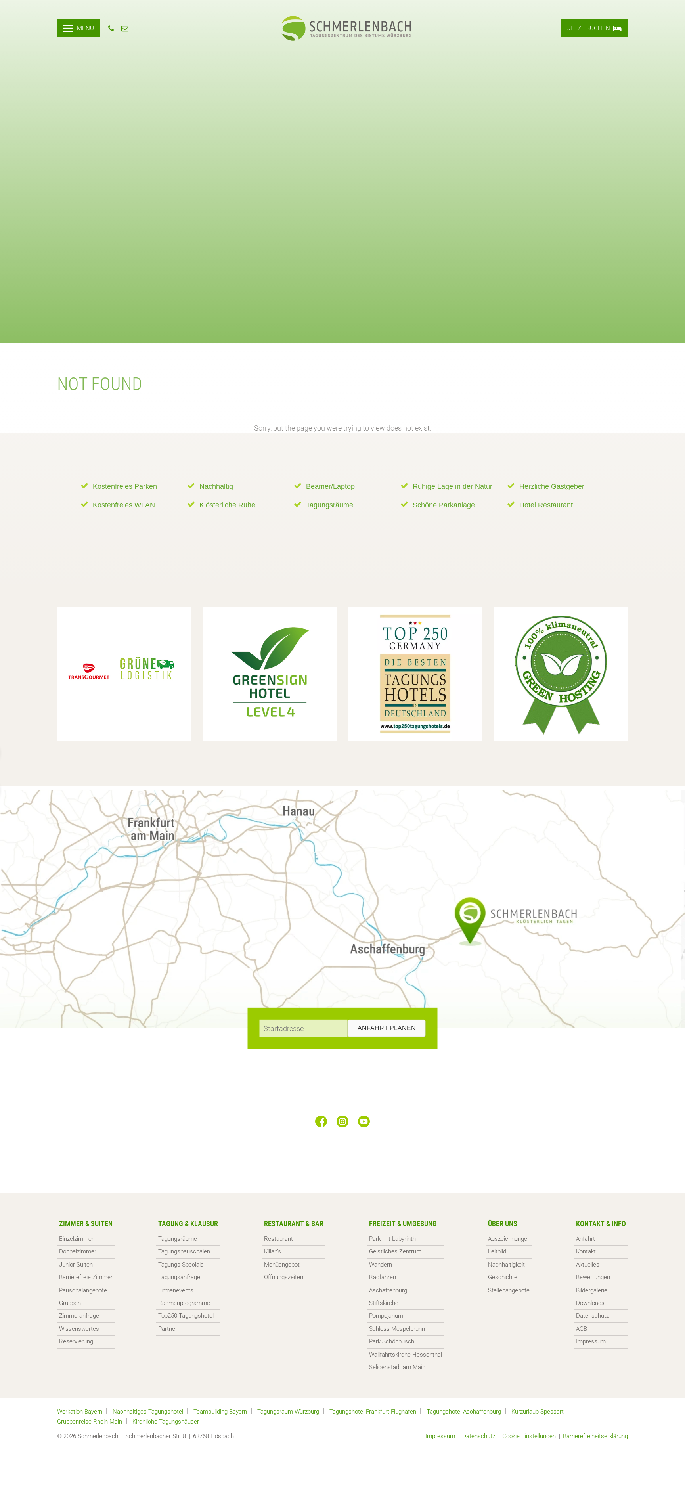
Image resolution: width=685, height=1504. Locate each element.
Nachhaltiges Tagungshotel (148, 1411)
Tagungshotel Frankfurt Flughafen (372, 1411)
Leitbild (497, 1251)
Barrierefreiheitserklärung (595, 1436)
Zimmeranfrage (79, 1315)
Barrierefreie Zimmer (86, 1277)
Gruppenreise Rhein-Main (89, 1421)
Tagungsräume (177, 1238)
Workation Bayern (79, 1411)
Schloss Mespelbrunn (397, 1328)
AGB (581, 1328)
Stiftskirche (383, 1303)
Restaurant (278, 1238)
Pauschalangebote (83, 1290)
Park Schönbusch (391, 1341)
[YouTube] (364, 1121)
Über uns (502, 1223)
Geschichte (502, 1277)
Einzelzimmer (76, 1238)
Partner (167, 1328)
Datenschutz (592, 1315)
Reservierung (76, 1341)
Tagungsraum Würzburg (288, 1411)
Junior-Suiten (76, 1264)
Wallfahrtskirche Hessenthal (405, 1354)
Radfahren (382, 1277)
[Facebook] (321, 1121)
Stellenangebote (509, 1290)
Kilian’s (272, 1251)
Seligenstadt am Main (397, 1367)
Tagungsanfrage (179, 1277)
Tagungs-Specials (181, 1264)
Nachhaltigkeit (506, 1264)
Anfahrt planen (387, 1028)
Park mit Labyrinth (392, 1238)
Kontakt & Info (601, 1223)
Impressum (591, 1341)
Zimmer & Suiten (86, 1223)
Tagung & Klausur (188, 1223)
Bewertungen (593, 1277)
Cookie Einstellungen (529, 1436)
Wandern (380, 1264)
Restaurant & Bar (293, 1223)
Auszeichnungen (509, 1238)
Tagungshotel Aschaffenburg (464, 1411)
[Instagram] (342, 1121)
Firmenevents (175, 1290)
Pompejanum (386, 1315)
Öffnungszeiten (283, 1277)
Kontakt (586, 1251)
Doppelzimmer (77, 1251)
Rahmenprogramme (184, 1303)
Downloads (590, 1303)
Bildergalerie (591, 1290)
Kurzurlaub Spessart (537, 1411)
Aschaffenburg (388, 1290)
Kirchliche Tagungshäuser (165, 1421)
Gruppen (70, 1303)
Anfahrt (585, 1238)
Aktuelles (587, 1264)
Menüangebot (282, 1264)
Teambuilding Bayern (220, 1411)
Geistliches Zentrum (395, 1251)
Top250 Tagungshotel (186, 1315)
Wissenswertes (79, 1328)
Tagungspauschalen (184, 1251)
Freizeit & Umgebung (403, 1223)
